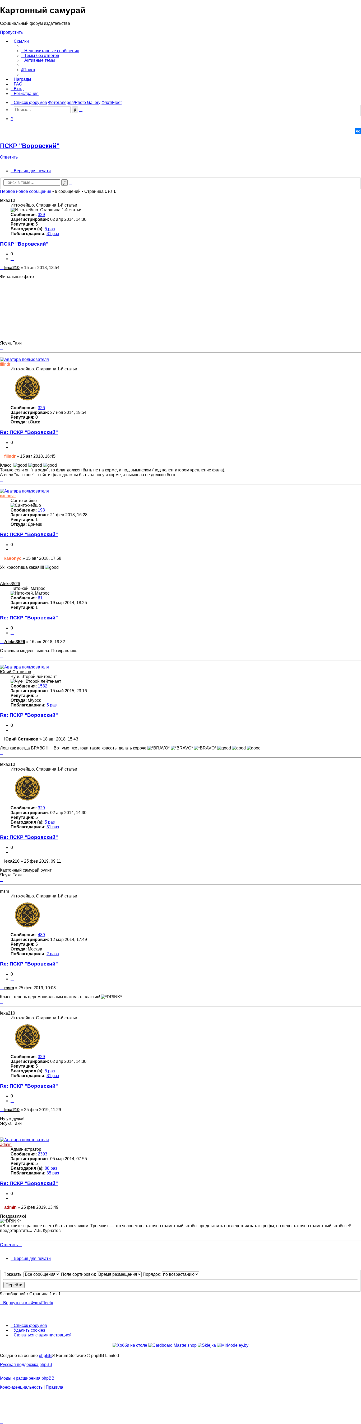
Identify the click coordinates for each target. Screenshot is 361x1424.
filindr (5, 364)
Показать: (13, 1274)
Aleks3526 (10, 583)
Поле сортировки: (79, 1274)
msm (4, 891)
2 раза (53, 954)
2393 (42, 1154)
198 (41, 510)
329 (41, 214)
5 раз (50, 229)
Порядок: (152, 1274)
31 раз (53, 233)
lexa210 (7, 200)
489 (41, 935)
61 (40, 598)
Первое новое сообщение (25, 191)
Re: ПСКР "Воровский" (29, 432)
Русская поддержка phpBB (26, 1364)
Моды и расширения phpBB (27, 1378)
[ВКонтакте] (358, 131)
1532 (42, 686)
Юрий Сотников (15, 672)
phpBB (45, 1355)
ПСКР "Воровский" (29, 145)
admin (6, 1144)
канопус (8, 496)
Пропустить (11, 32)
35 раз (53, 1173)
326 (41, 407)
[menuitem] (50, 51)
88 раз (51, 1168)
